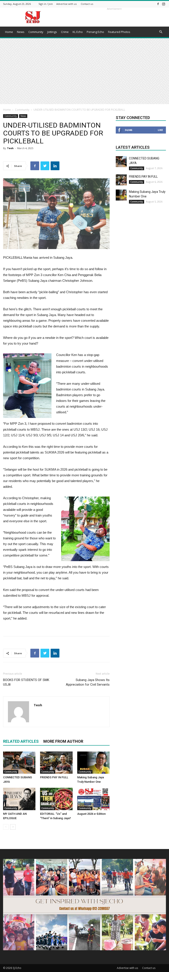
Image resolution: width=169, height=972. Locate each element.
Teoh (10, 148)
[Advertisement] (84, 71)
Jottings (52, 32)
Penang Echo (95, 32)
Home (9, 32)
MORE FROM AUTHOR (63, 741)
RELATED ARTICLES (21, 741)
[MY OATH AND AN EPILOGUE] (19, 799)
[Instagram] (163, 4)
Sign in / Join (46, 3)
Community (35, 32)
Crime (65, 32)
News (20, 32)
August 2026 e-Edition (91, 813)
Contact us (87, 3)
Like (160, 130)
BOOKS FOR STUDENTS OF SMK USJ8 (26, 682)
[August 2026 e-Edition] (93, 799)
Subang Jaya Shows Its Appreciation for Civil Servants (88, 682)
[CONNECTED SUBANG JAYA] (19, 763)
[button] (160, 32)
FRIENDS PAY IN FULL (54, 777)
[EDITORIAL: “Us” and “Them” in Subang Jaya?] (56, 799)
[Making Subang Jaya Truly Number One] (93, 763)
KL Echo (78, 32)
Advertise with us (66, 3)
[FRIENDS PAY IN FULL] (56, 763)
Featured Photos (119, 32)
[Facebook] (158, 4)
